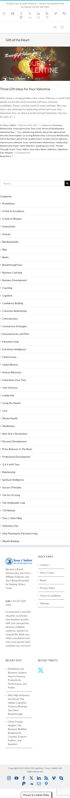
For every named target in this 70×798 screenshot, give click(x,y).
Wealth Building (10, 541)
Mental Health (10, 418)
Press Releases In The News (17, 449)
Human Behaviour (11, 372)
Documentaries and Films (15, 333)
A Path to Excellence (13, 211)
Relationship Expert (9, 145)
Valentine (51, 149)
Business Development (14, 280)
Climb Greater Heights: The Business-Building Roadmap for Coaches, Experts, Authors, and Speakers (17, 733)
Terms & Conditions (50, 595)
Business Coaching (12, 272)
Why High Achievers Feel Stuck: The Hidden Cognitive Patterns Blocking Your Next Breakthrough (19, 704)
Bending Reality (10, 241)
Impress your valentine (11, 142)
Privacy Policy (47, 587)
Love (38, 128)
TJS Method (8, 510)
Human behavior (59, 138)
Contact (44, 564)
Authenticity (8, 226)
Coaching (7, 287)
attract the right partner (54, 132)
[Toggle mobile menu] (62, 27)
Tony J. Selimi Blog (12, 518)
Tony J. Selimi (9, 125)
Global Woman (10, 364)
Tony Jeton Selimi (37, 149)
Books (5, 257)
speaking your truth (45, 145)
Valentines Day (7, 132)
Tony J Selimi (22, 149)
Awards (6, 234)
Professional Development (16, 456)
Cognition (7, 295)
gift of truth (22, 138)
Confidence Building (12, 303)
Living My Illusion (11, 403)
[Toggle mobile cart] (55, 27)
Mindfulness (8, 426)
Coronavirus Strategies (14, 326)
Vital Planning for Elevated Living (20, 533)
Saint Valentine (27, 145)
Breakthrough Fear (12, 264)
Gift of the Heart (8, 138)
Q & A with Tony (11, 464)
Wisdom (9, 152)
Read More (5, 156)
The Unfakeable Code (13, 502)
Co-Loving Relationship (33, 135)
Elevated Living (10, 341)
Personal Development (53, 128)
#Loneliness (8, 203)
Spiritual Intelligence (13, 479)
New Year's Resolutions (14, 433)
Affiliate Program (15, 576)
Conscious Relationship (57, 135)
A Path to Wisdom (12, 218)
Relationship (8, 472)
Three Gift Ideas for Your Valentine (25, 89)
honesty (46, 138)
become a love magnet (10, 135)
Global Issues (9, 356)
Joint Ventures (10, 387)
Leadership (8, 395)
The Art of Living (11, 495)
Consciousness (10, 318)
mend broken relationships (42, 142)
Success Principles (11, 487)
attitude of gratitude (32, 132)
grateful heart (35, 138)
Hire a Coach (47, 572)
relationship (62, 142)
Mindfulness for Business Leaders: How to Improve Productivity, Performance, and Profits (17, 678)
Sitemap (44, 603)
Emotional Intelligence (14, 349)
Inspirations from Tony (24, 128)
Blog (4, 249)
